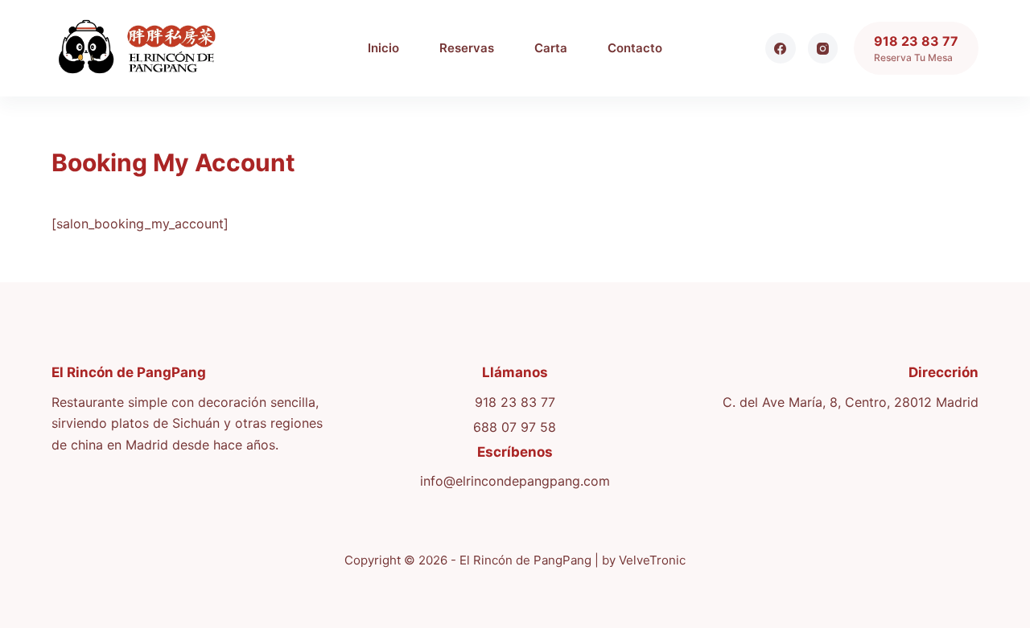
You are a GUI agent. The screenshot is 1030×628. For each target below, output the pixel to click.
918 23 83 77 (515, 402)
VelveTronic (652, 560)
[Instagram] (823, 48)
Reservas (466, 47)
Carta (550, 47)
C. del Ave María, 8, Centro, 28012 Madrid (850, 402)
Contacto (635, 47)
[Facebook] (780, 48)
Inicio (383, 47)
